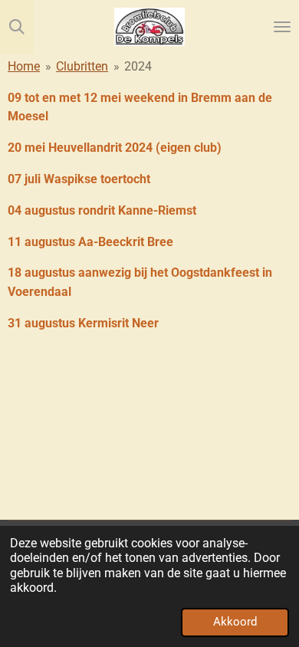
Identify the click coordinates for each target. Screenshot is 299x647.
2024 (138, 66)
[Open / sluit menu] (282, 27)
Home (24, 66)
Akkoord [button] (235, 622)
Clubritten (82, 66)
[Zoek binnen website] (17, 27)
